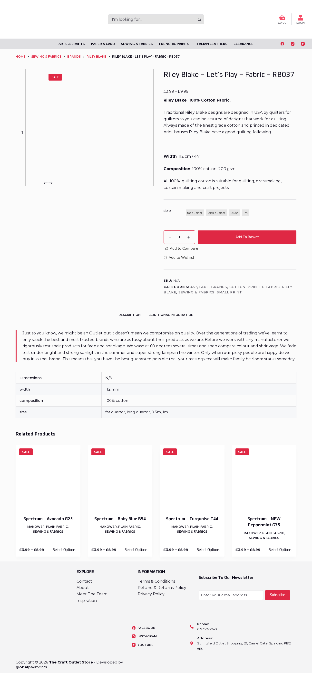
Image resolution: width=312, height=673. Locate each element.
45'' (193, 287)
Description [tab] (129, 315)
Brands (219, 287)
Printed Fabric (264, 287)
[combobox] (151, 19)
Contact (84, 581)
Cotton (237, 287)
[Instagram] (292, 44)
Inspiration (87, 600)
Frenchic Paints (174, 44)
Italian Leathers (211, 44)
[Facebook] (282, 44)
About (83, 587)
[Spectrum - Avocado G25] (48, 477)
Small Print (229, 292)
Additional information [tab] (171, 315)
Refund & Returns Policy (162, 587)
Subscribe (277, 595)
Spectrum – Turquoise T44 (192, 518)
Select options (64, 550)
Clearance (244, 44)
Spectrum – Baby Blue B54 (120, 518)
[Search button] (199, 19)
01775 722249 (207, 629)
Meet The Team (92, 594)
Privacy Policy (151, 594)
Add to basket (247, 237)
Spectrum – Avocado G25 (48, 518)
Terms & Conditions (156, 581)
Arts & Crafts (71, 44)
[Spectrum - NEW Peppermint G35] (264, 477)
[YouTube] (303, 44)
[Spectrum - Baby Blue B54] (120, 477)
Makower (36, 526)
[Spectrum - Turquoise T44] (192, 477)
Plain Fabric (57, 526)
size (167, 210)
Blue (204, 287)
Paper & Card (103, 44)
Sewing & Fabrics (137, 44)
